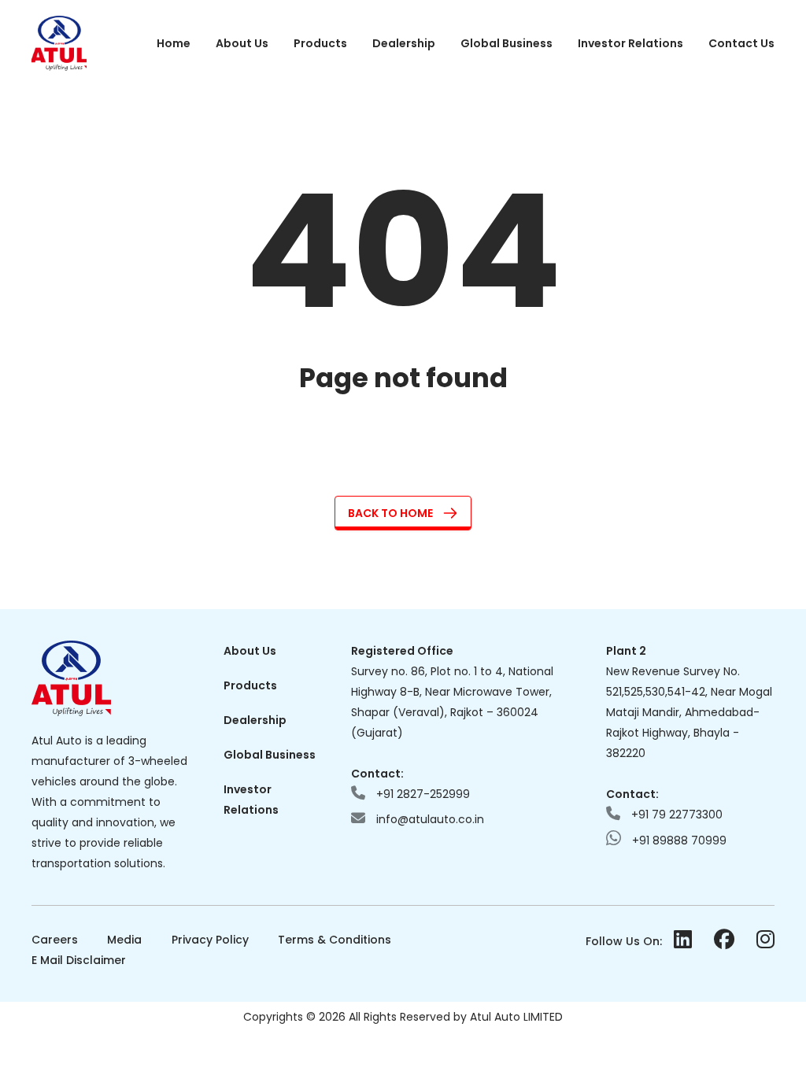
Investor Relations (630, 43)
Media (124, 940)
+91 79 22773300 (675, 814)
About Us (242, 43)
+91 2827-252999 (421, 794)
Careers (54, 940)
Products (320, 43)
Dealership (403, 43)
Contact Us (741, 43)
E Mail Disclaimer (78, 960)
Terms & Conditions (334, 940)
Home (173, 43)
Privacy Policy (210, 940)
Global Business (506, 43)
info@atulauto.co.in (428, 819)
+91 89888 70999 (678, 840)
